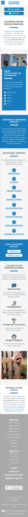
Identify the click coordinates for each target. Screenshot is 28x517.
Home (14, 468)
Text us (15, 13)
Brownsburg (20, 409)
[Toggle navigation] (3, 2)
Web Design (10, 511)
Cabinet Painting (14, 428)
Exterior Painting (14, 425)
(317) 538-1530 (14, 501)
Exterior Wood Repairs (14, 434)
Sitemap (14, 506)
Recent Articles (14, 459)
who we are (18, 292)
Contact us (12, 141)
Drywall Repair (14, 431)
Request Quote (14, 255)
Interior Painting (14, 422)
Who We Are (14, 454)
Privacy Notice (16, 504)
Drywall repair (14, 199)
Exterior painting (14, 208)
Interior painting (14, 217)
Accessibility (23, 504)
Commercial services (14, 234)
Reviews (14, 457)
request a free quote (18, 396)
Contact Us (14, 251)
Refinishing (14, 173)
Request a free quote (18, 37)
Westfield (6, 409)
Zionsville (12, 407)
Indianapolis (21, 407)
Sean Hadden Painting (13, 31)
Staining (14, 182)
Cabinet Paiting (14, 191)
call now (15, 9)
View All (14, 446)
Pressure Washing (14, 437)
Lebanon (20, 411)
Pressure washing (14, 225)
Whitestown (9, 411)
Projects (14, 471)
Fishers (13, 409)
